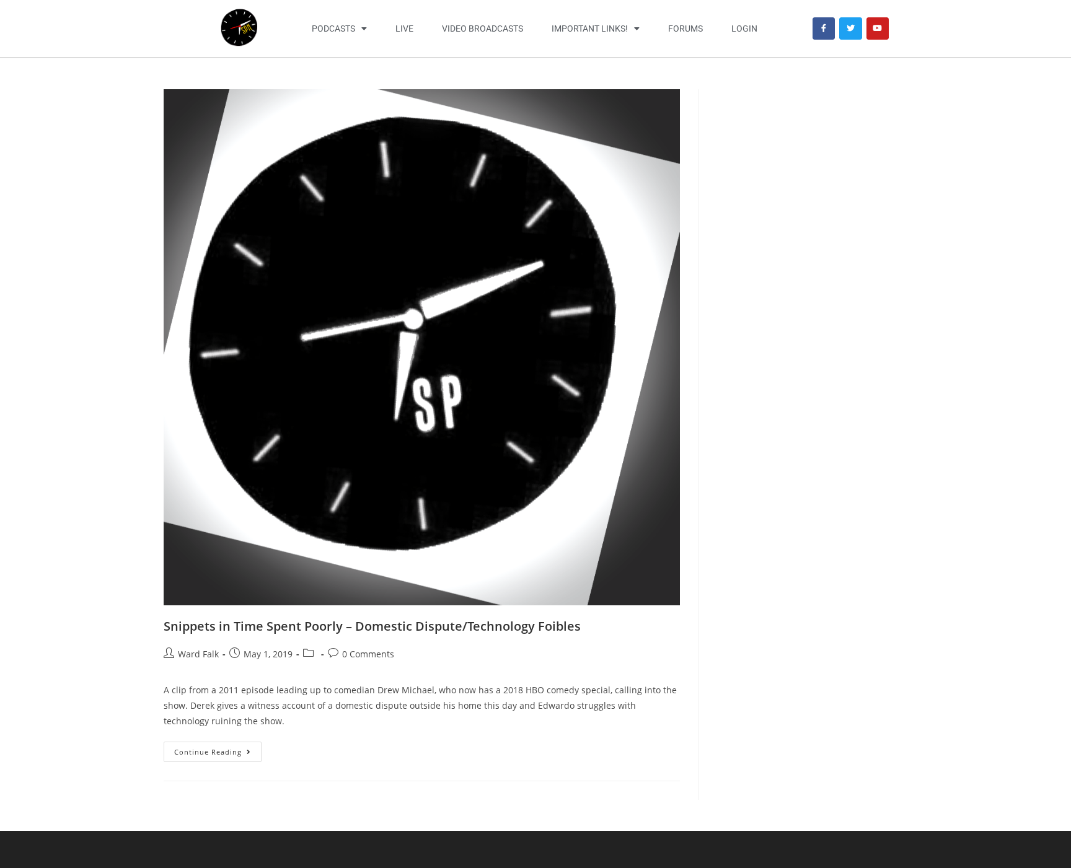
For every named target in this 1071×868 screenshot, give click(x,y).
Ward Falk (198, 654)
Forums (685, 28)
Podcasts (333, 28)
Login (744, 28)
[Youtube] (877, 28)
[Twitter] (850, 28)
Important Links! (590, 28)
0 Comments (368, 654)
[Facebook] (824, 28)
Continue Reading (218, 749)
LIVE (404, 28)
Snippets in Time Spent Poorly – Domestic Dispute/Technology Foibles (372, 626)
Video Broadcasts (482, 28)
